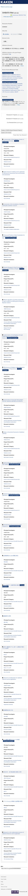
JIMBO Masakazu (7, 308)
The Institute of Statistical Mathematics (11, 229)
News (2, 884)
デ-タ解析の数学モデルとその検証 (12, 739)
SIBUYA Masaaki (7, 778)
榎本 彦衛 (6, 622)
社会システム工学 (7, 667)
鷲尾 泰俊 (6, 561)
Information (3, 876)
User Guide (3, 879)
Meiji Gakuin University (8, 457)
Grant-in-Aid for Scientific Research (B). (12, 448)
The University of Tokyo (8, 859)
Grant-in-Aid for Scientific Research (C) (12, 157)
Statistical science (6, 74)
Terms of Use (4, 886)
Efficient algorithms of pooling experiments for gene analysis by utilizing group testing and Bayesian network (13, 301)
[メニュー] (26, 2)
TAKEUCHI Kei (7, 439)
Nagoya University (7, 327)
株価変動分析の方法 (8, 710)
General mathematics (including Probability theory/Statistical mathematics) (11, 88)
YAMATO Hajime (7, 685)
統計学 (16, 92)
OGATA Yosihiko (7, 211)
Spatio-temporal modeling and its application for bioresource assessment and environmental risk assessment (13, 173)
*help (25, 15)
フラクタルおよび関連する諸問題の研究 (13, 801)
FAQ (2, 881)
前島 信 (5, 807)
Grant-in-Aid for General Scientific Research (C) (13, 541)
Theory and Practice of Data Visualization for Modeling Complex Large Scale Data (13, 236)
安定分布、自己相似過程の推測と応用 (12, 772)
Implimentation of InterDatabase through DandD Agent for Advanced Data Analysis (12, 336)
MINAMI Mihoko (7, 181)
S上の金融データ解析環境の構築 (11, 585)
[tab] (14, 115)
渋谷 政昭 (6, 716)
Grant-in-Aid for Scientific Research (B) (11, 253)
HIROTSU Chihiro (7, 840)
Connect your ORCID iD (17, 15)
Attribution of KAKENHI (6, 889)
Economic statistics (15, 76)
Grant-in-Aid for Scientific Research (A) (11, 220)
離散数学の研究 (7, 616)
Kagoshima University (8, 704)
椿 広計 (5, 654)
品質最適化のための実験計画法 (11, 555)
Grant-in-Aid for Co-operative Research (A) (12, 694)
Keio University (7, 166)
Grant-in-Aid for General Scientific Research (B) (13, 570)
